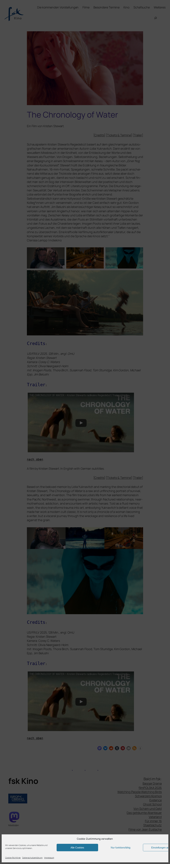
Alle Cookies (77, 847)
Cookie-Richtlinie (13, 857)
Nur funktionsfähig (120, 847)
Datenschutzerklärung (32, 857)
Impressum (49, 857)
